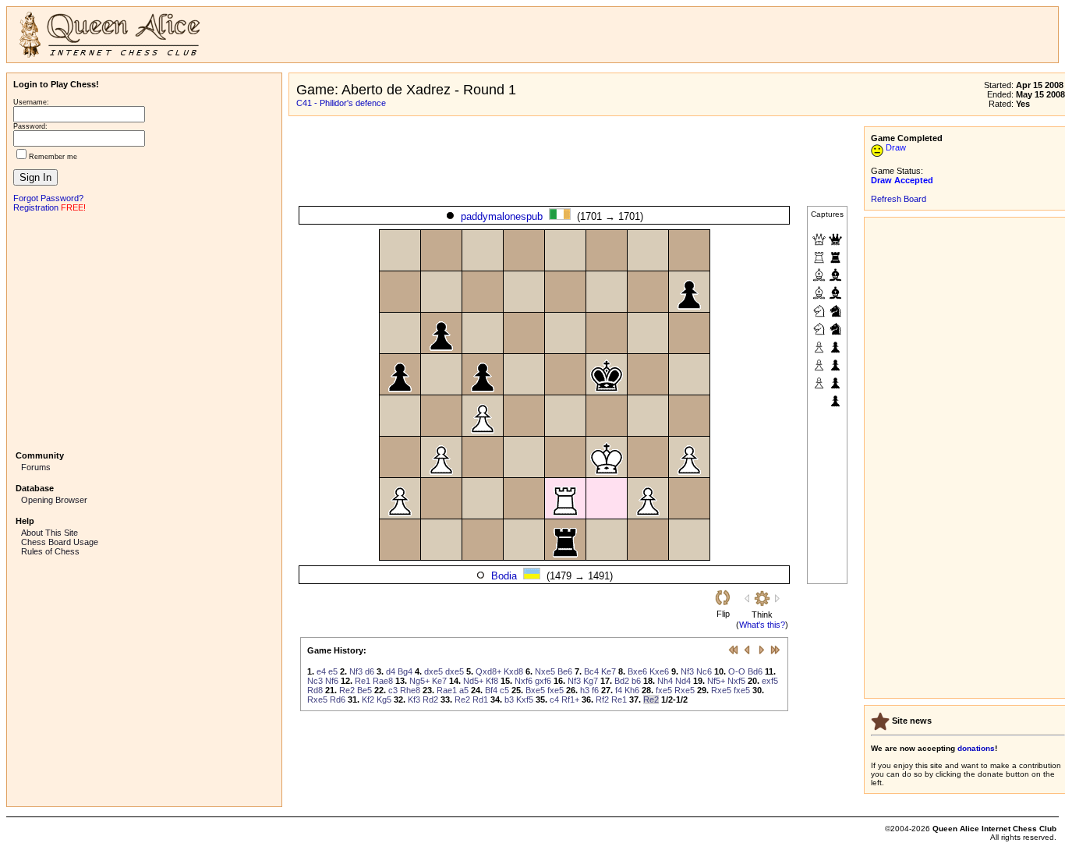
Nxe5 (545, 671)
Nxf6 (523, 680)
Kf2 (368, 699)
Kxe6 (659, 671)
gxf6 (543, 680)
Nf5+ (716, 680)
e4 (321, 671)
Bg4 (405, 671)
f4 (618, 690)
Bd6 (755, 671)
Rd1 (480, 699)
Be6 (564, 671)
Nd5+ (473, 680)
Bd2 (621, 680)
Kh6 (631, 690)
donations (976, 748)
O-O (736, 671)
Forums (36, 467)
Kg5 (384, 699)
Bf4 (491, 690)
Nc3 (315, 680)
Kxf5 (524, 699)
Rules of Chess (50, 551)
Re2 (347, 690)
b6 (636, 680)
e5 (333, 671)
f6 (595, 690)
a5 (464, 690)
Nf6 (331, 680)
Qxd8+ (488, 671)
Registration (35, 207)
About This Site (49, 532)
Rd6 (337, 699)
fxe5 (555, 690)
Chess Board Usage (59, 542)
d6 (369, 671)
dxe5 (433, 671)
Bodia (504, 576)
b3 (509, 699)
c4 (554, 699)
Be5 (364, 690)
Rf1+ (570, 699)
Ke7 (608, 671)
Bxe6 (637, 671)
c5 (504, 690)
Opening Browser (54, 500)
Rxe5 (684, 690)
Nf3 (356, 671)
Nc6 (704, 671)
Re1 (362, 680)
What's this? (762, 624)
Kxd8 (513, 671)
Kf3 (414, 699)
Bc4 (591, 671)
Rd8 (315, 690)
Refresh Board (898, 199)
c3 (393, 690)
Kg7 (590, 680)
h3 (584, 690)
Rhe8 (410, 690)
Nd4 (683, 680)
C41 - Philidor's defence (341, 103)
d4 (390, 671)
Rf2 (602, 699)
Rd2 (430, 699)
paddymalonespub (502, 216)
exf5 (770, 680)
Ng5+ (419, 680)
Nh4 (665, 680)
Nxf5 (736, 680)
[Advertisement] (144, 330)
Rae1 (447, 690)
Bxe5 (535, 690)
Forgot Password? (48, 198)
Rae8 (383, 680)
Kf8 (492, 680)
